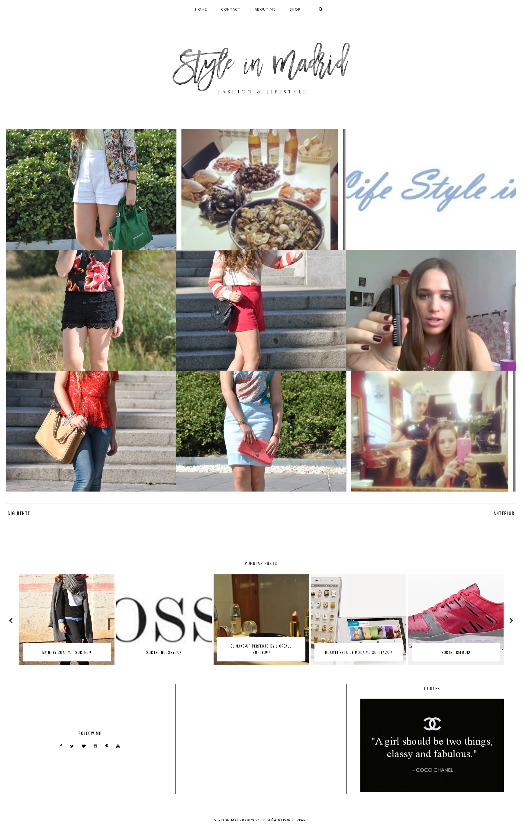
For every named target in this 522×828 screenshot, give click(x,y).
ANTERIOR (504, 513)
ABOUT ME (265, 9)
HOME (201, 9)
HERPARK (300, 820)
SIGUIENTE (19, 513)
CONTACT (231, 9)
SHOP (295, 9)
